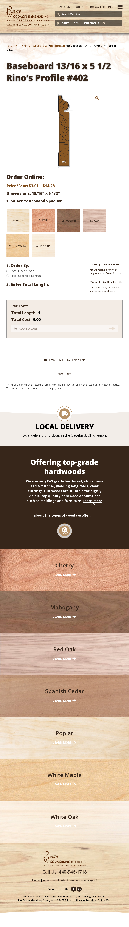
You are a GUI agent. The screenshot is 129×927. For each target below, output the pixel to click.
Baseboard (57, 46)
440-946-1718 (97, 7)
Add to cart (28, 328)
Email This (55, 360)
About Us (49, 880)
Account (65, 7)
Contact (80, 7)
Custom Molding (36, 46)
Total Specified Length (25, 275)
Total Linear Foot (22, 271)
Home (10, 46)
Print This (78, 360)
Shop (19, 46)
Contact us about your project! (77, 880)
